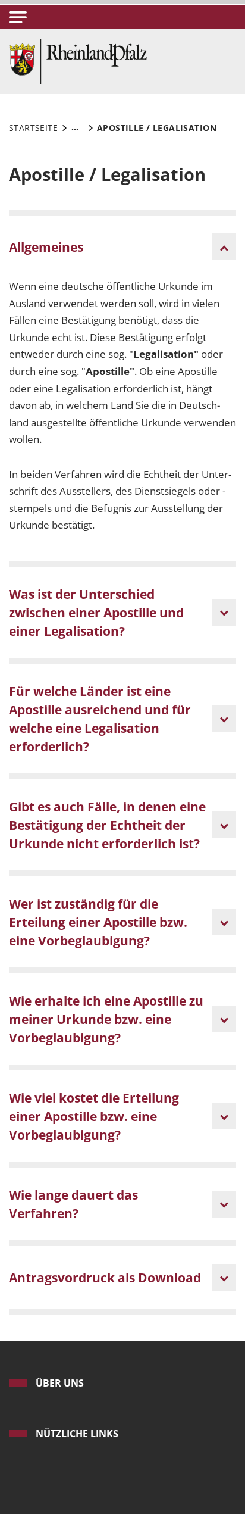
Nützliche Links (77, 1434)
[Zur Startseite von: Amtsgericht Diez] (78, 60)
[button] (18, 17)
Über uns (60, 1383)
